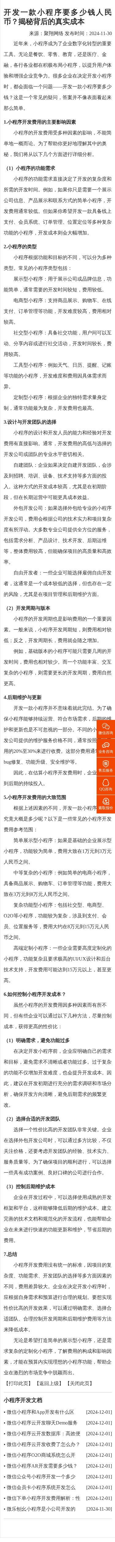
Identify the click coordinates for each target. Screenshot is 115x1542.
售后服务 (105, 766)
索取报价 (105, 803)
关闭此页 (80, 1383)
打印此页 (18, 1383)
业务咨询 (105, 747)
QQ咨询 (105, 784)
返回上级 (49, 1383)
